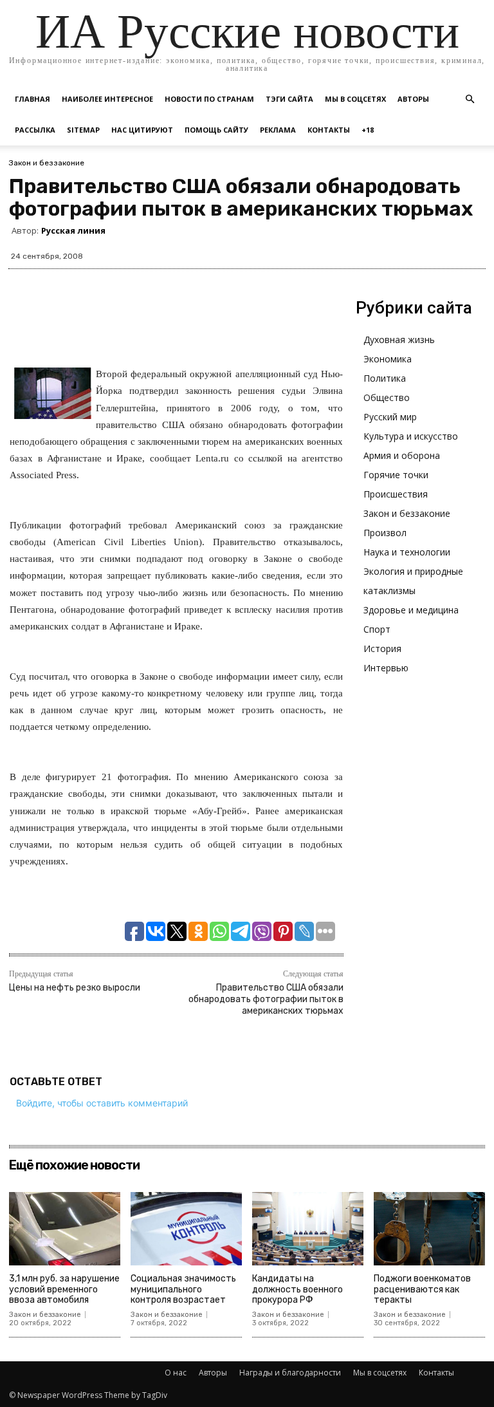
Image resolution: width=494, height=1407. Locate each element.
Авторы (413, 99)
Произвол (385, 532)
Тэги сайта (289, 99)
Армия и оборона (401, 455)
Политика (384, 378)
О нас (176, 1372)
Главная (32, 99)
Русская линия (73, 231)
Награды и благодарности (290, 1372)
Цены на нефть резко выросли (74, 987)
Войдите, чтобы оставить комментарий (102, 1102)
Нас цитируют (142, 130)
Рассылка (35, 130)
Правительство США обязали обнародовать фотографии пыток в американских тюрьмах (265, 999)
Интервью (385, 668)
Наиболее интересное (107, 99)
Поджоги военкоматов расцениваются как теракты (422, 1289)
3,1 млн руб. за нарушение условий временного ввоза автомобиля (64, 1289)
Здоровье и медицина (411, 610)
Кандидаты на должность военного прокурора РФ (297, 1289)
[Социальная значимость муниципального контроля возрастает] (186, 1228)
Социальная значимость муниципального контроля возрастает (183, 1289)
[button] (469, 99)
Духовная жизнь (399, 339)
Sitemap (83, 130)
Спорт (376, 629)
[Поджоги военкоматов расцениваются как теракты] (429, 1228)
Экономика (387, 359)
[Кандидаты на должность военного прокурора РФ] (307, 1228)
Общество (386, 397)
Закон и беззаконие (46, 163)
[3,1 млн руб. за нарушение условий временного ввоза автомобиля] (64, 1228)
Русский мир (390, 417)
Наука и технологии (406, 552)
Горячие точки (395, 475)
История (382, 648)
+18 (367, 130)
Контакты (328, 130)
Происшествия (395, 494)
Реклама (278, 130)
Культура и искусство (410, 436)
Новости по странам (209, 99)
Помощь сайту (216, 130)
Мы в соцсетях (355, 99)
